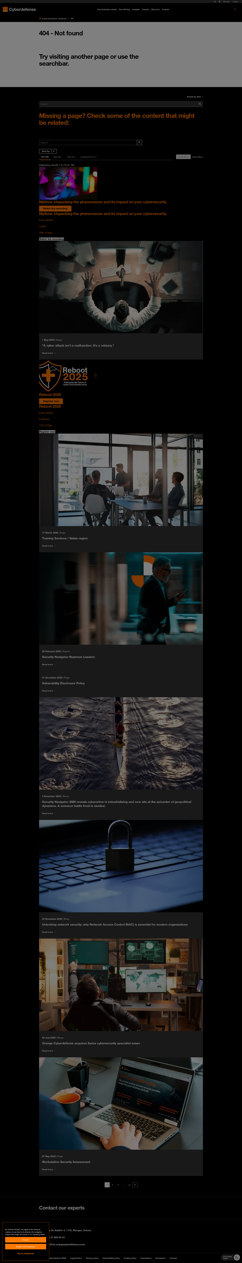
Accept (26, 1240)
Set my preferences (25, 1253)
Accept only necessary (25, 1247)
